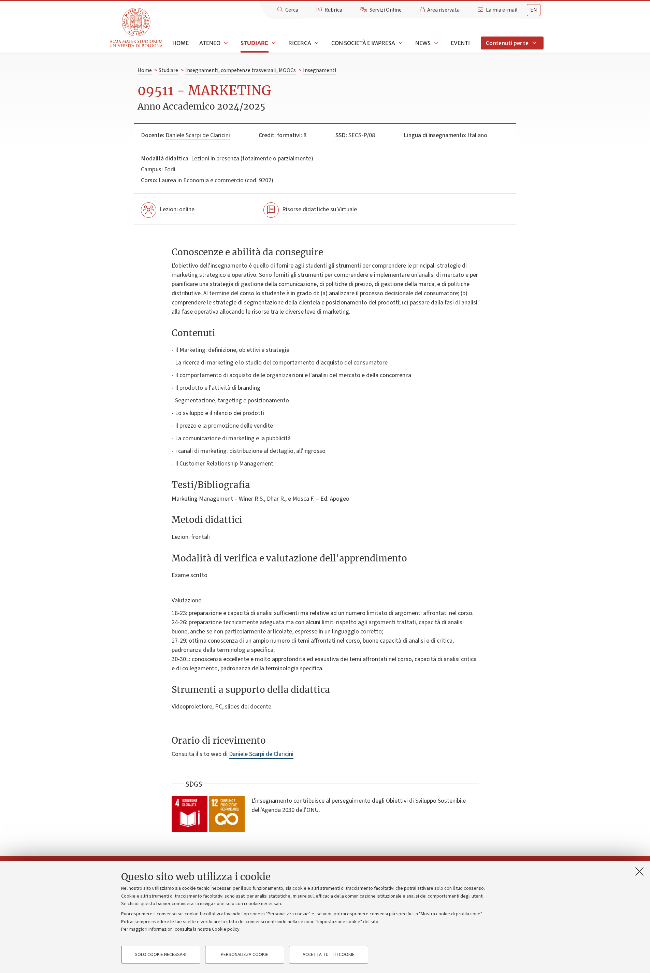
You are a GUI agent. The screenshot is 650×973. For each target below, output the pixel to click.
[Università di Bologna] (137, 27)
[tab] (533, 10)
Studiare (254, 43)
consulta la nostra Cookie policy (207, 929)
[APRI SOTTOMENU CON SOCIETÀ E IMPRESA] (400, 43)
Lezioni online (177, 209)
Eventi (460, 43)
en (533, 10)
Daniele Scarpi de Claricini (197, 135)
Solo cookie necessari (160, 954)
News (423, 43)
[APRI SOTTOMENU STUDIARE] (273, 43)
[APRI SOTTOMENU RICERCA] (316, 43)
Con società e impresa (363, 43)
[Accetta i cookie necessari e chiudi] (639, 871)
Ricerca (299, 43)
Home (180, 43)
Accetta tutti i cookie (329, 954)
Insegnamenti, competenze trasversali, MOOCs (240, 70)
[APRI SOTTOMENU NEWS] (435, 43)
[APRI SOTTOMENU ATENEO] (225, 43)
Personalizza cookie (244, 954)
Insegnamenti (319, 70)
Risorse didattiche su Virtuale (319, 209)
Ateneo (209, 43)
